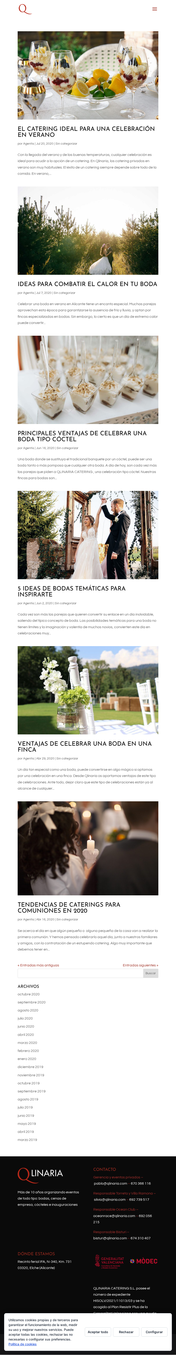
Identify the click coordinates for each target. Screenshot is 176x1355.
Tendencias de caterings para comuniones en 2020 (69, 908)
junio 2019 (26, 1115)
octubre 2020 (29, 994)
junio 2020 (26, 1026)
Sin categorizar (66, 143)
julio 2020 (25, 1018)
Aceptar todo (98, 1332)
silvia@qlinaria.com (110, 1199)
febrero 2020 (28, 1051)
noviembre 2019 (31, 1075)
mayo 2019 (27, 1124)
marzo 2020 (27, 1043)
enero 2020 (27, 1059)
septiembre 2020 (32, 1002)
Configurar (154, 1332)
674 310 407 (141, 1238)
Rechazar (126, 1332)
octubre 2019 (29, 1083)
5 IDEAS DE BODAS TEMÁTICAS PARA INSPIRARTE (72, 592)
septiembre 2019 (32, 1091)
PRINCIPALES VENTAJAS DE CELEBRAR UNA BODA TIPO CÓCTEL (82, 437)
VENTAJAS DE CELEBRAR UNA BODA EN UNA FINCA (85, 747)
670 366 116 (141, 1183)
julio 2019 (25, 1107)
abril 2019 (26, 1132)
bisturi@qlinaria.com (110, 1238)
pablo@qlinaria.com (110, 1183)
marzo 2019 (27, 1140)
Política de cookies (22, 1344)
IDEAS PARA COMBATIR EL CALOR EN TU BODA (87, 284)
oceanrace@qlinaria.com (114, 1216)
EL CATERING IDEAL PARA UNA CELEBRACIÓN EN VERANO (86, 132)
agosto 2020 (28, 1010)
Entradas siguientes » (140, 965)
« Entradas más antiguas (38, 965)
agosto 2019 (28, 1099)
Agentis (28, 143)
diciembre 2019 (30, 1067)
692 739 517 (139, 1199)
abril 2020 (26, 1035)
